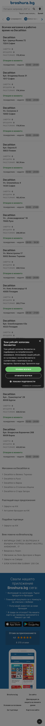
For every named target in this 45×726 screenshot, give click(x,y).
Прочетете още (33, 363)
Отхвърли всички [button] (23, 375)
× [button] (40, 341)
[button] (22, 381)
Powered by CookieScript (31, 386)
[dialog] (22, 363)
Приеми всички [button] (23, 369)
